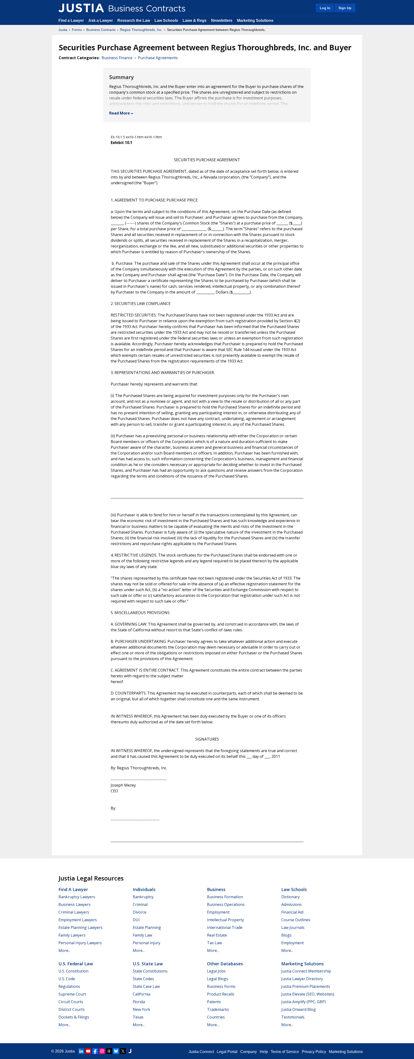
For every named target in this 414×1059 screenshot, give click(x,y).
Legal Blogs (217, 978)
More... (64, 950)
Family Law (142, 935)
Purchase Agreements (158, 57)
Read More (119, 113)
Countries (216, 1017)
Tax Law (214, 942)
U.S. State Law (148, 964)
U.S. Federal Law (75, 964)
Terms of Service (285, 1052)
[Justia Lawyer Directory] (130, 1051)
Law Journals (293, 927)
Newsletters (221, 20)
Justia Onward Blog (298, 1009)
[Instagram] (102, 1051)
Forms (77, 30)
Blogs (286, 935)
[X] (123, 1051)
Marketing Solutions (255, 20)
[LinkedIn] (81, 1051)
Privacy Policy (314, 1052)
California (141, 994)
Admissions (291, 904)
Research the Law (133, 20)
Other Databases (225, 964)
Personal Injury (146, 942)
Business (216, 889)
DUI (136, 919)
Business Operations (226, 904)
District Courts (71, 1009)
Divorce (139, 912)
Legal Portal (227, 1052)
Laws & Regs (195, 20)
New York (141, 1009)
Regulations (69, 986)
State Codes (143, 978)
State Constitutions (150, 971)
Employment (218, 912)
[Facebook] (95, 1051)
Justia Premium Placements (305, 986)
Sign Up (345, 8)
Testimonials (293, 1017)
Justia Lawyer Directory (302, 978)
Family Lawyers (72, 935)
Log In (325, 8)
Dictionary (290, 896)
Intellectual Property (225, 919)
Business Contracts (100, 30)
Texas (138, 1017)
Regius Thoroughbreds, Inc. (141, 30)
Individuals (144, 889)
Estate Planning (147, 927)
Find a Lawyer (71, 20)
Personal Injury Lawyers (80, 942)
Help (264, 1052)
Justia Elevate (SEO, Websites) (307, 994)
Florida (139, 1001)
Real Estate (217, 935)
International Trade (224, 927)
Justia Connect (201, 1052)
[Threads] (109, 1051)
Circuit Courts (70, 1001)
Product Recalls (220, 994)
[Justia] (81, 8)
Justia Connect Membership (306, 971)
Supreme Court (72, 994)
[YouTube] (88, 1051)
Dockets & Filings (73, 1017)
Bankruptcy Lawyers (76, 896)
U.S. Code (66, 978)
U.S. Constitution (73, 971)
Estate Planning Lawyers (80, 927)
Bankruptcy (143, 896)
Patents (214, 1001)
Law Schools (166, 20)
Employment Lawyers (77, 919)
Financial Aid (292, 912)
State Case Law (146, 986)
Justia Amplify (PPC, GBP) (303, 1001)
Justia (62, 30)
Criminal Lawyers (73, 912)
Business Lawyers (74, 904)
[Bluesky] (116, 1051)
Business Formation (225, 896)
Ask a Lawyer (101, 20)
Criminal (140, 904)
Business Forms (221, 986)
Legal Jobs (216, 971)
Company (248, 1052)
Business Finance (117, 57)
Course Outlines (295, 919)
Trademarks (218, 1009)
